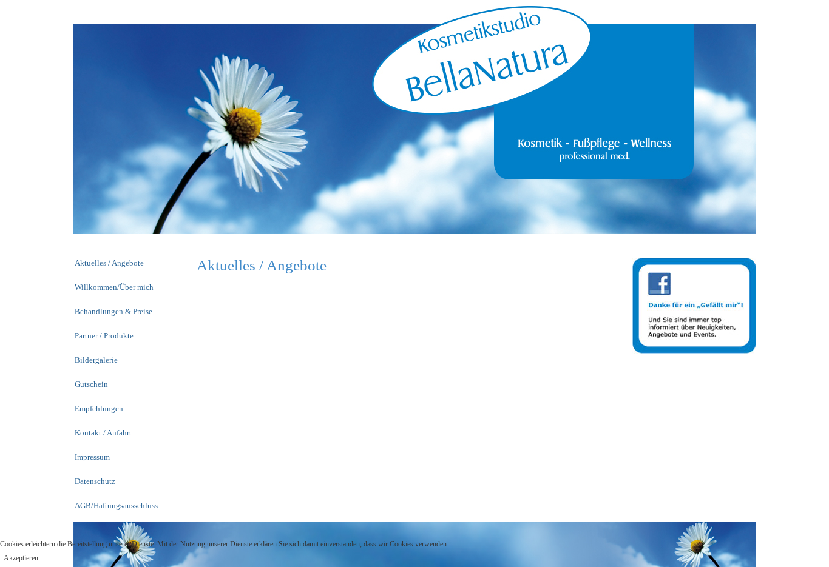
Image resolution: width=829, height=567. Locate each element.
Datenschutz (95, 481)
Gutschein (91, 384)
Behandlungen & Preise (113, 311)
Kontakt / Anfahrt (103, 432)
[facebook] (694, 304)
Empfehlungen (99, 408)
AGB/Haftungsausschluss (116, 505)
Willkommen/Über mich (114, 287)
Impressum (92, 456)
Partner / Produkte (104, 335)
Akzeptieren (21, 558)
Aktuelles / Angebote (109, 262)
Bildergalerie (96, 359)
